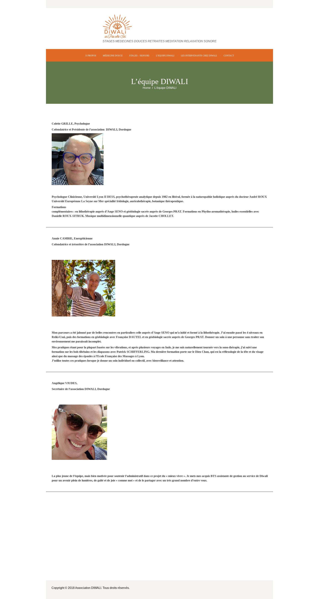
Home (147, 87)
